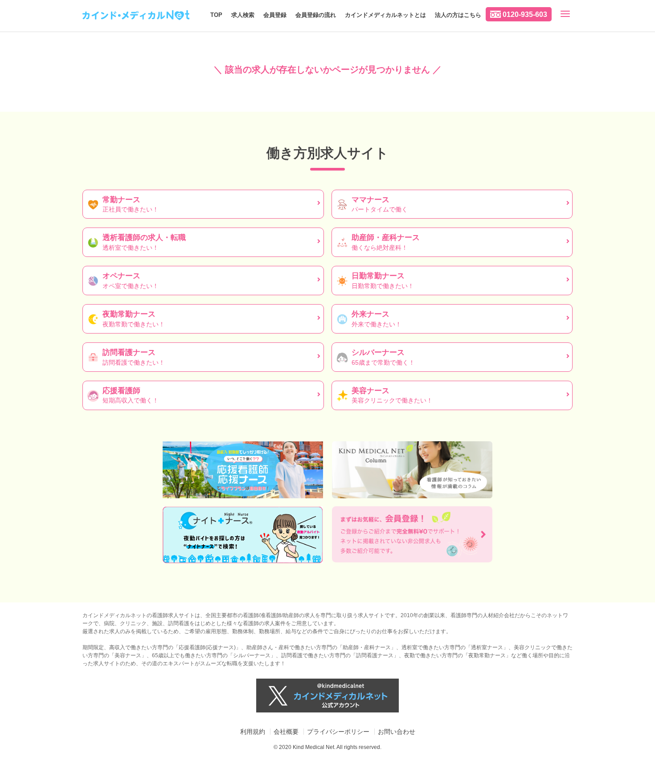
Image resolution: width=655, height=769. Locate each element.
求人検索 (242, 15)
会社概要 (286, 731)
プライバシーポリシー (338, 731)
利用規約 (252, 731)
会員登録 (275, 15)
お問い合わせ (396, 731)
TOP (216, 15)
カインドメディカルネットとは (385, 15)
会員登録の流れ (315, 15)
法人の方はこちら (458, 15)
